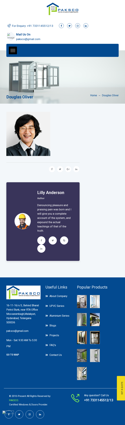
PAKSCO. (14, 400)
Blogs (52, 325)
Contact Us (55, 355)
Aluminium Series (59, 315)
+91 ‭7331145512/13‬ (40, 25)
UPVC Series (56, 305)
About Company (58, 296)
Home (93, 95)
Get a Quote (122, 388)
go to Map (12, 354)
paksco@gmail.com (28, 39)
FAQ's (52, 345)
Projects (54, 335)
